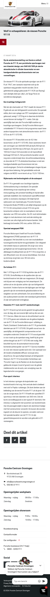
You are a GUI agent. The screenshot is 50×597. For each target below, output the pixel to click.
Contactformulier (10, 534)
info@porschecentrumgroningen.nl (21, 481)
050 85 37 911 (13, 484)
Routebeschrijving (11, 528)
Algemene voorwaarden (12, 586)
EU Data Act (26, 586)
